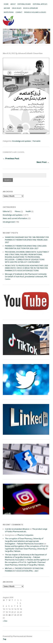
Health (28, 211)
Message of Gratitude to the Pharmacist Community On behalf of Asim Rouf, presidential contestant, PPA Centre (26, 276)
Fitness (17, 211)
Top (4, 639)
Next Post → (43, 162)
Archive (7, 8)
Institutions (9, 12)
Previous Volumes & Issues (35, 12)
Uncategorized (9, 222)
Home (6, 4)
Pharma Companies (25, 535)
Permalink (36, 141)
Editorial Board (24, 4)
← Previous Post (11, 158)
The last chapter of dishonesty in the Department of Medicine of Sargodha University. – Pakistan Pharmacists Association (26, 557)
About (13, 4)
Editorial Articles (40, 4)
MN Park (8, 568)
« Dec (5, 621)
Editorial (6, 211)
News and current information (15, 218)
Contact (19, 12)
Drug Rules (16, 8)
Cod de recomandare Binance (17, 529)
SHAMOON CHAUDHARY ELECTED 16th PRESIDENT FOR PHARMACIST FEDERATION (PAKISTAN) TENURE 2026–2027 (27, 239)
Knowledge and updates (21, 141)
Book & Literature (30, 8)
